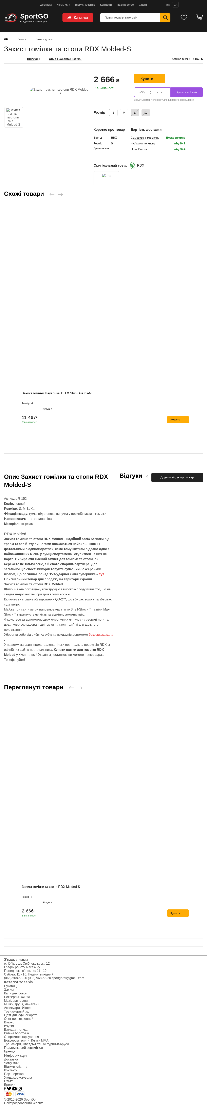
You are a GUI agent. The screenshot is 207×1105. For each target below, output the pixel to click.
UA (175, 4)
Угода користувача (18, 1077)
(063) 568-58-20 (15, 978)
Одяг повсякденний (18, 1018)
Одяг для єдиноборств (21, 1015)
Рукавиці (10, 986)
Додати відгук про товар (177, 477)
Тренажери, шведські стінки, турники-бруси (36, 1044)
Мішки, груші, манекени (21, 1004)
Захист (9, 989)
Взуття (9, 1026)
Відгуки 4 (33, 58)
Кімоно (9, 1022)
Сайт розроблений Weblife (23, 1103)
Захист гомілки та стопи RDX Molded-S (51, 886)
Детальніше (101, 148)
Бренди (9, 1051)
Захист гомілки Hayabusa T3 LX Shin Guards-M (57, 393)
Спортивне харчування (21, 1037)
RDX (114, 137)
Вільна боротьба (16, 1033)
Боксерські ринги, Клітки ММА (26, 1040)
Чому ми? (63, 4)
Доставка (46, 4)
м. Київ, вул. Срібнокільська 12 (27, 963)
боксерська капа (101, 634)
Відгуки (47, 409)
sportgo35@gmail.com (68, 978)
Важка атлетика (15, 1029)
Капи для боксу (15, 993)
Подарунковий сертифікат (23, 1047)
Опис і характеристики (65, 58)
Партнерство (125, 4)
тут (101, 574)
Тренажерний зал (17, 1011)
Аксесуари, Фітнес (17, 1008)
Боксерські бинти (17, 997)
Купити (146, 79)
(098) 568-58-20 (39, 978)
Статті (143, 4)
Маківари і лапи (16, 1000)
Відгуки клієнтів (85, 4)
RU (168, 4)
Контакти (106, 4)
